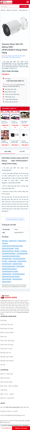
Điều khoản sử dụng (6, 328)
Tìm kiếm (24, 6)
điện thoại (5, 241)
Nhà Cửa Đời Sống (6, 382)
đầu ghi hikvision (17, 279)
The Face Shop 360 (18, 420)
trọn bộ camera (22, 261)
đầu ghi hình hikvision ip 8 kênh (10, 276)
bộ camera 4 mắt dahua (8, 253)
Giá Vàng (27, 420)
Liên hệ (2, 364)
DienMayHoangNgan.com (15, 425)
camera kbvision (6, 274)
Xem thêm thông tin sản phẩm (15, 219)
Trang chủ (2, 10)
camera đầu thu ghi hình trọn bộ (11, 256)
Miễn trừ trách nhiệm (7, 332)
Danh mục (3, 336)
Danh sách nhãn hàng (7, 340)
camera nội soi (22, 241)
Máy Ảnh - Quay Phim (12, 10)
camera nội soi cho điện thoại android (12, 246)
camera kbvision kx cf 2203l (10, 271)
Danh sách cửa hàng (6, 344)
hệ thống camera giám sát (9, 269)
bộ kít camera (20, 266)
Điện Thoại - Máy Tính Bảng (9, 386)
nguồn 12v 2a (12, 241)
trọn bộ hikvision (6, 264)
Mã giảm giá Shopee (6, 360)
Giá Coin (7, 422)
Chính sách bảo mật (6, 324)
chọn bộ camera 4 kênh (8, 266)
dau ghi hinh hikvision (18, 274)
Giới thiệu (7, 151)
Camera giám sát (23, 10)
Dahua (9, 55)
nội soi (17, 248)
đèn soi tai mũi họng (7, 251)
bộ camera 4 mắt (7, 258)
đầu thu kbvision (6, 279)
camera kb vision (17, 264)
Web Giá (2, 422)
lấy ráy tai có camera (8, 248)
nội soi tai (4, 243)
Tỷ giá (11, 420)
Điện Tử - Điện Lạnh (6, 374)
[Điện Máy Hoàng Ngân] (8, 297)
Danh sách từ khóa (6, 348)
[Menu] (28, 2)
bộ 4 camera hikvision (19, 258)
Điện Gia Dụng (5, 378)
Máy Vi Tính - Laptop (7, 394)
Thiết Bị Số (3, 390)
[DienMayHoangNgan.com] (8, 2)
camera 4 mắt (12, 261)
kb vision (4, 261)
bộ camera (24, 251)
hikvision (17, 251)
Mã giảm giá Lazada (6, 356)
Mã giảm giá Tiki (5, 352)
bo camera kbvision (22, 253)
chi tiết (22, 151)
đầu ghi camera (6, 281)
